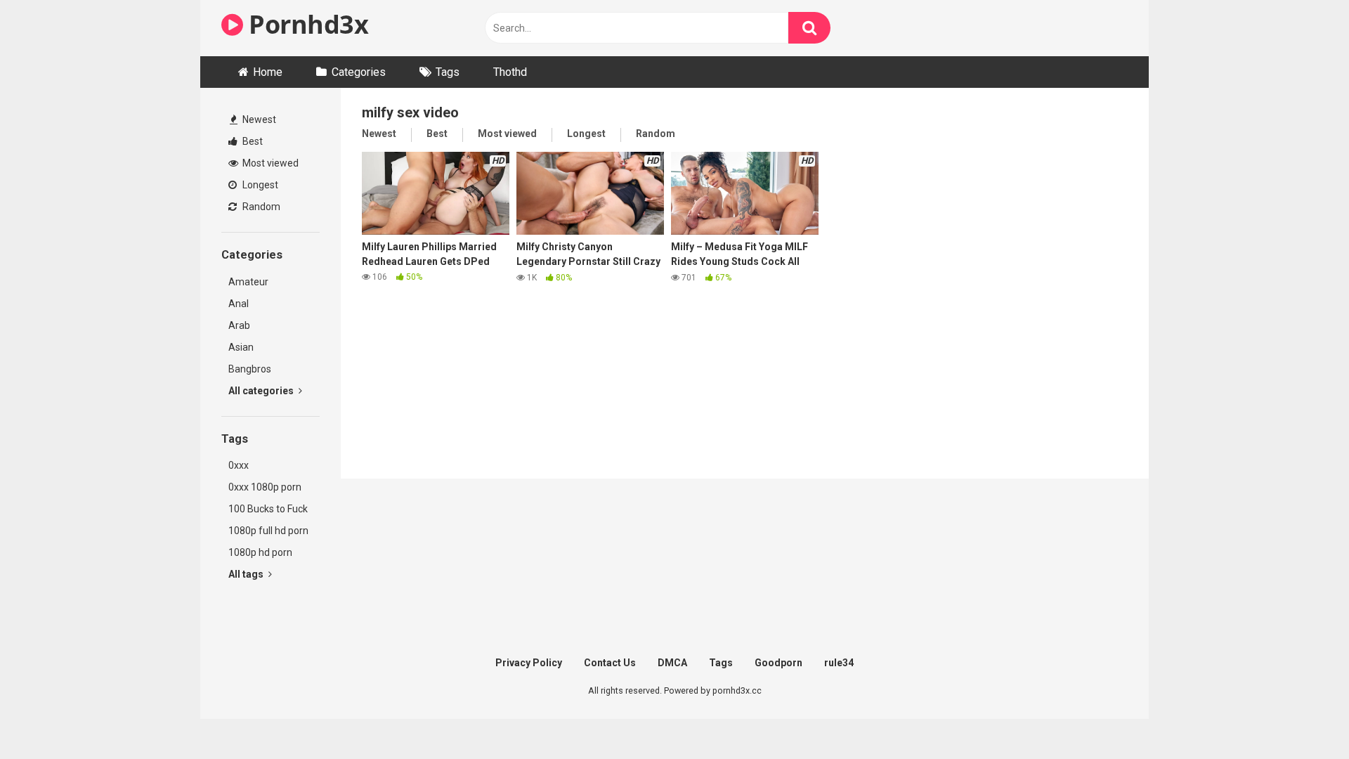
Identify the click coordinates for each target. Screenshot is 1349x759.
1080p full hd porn (268, 530)
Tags (448, 72)
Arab (239, 325)
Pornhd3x (305, 24)
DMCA (672, 662)
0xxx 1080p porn (264, 487)
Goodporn (778, 662)
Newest (258, 119)
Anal (238, 303)
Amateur (248, 281)
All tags (247, 574)
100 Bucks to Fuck (268, 508)
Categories (359, 72)
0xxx (238, 465)
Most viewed (269, 163)
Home (267, 72)
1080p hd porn (260, 552)
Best (251, 141)
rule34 (839, 662)
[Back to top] (1302, 716)
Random (260, 206)
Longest (259, 184)
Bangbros (249, 369)
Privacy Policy (528, 662)
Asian (241, 347)
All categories (262, 390)
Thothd (510, 72)
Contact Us (610, 662)
